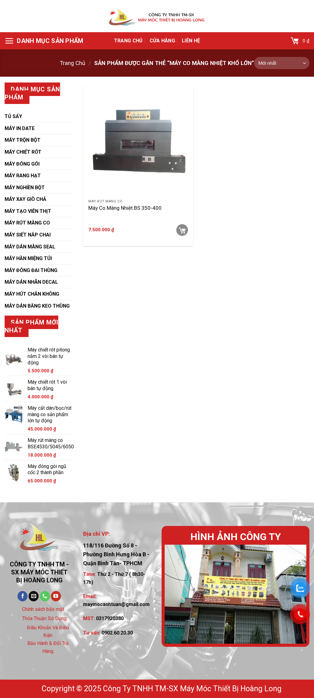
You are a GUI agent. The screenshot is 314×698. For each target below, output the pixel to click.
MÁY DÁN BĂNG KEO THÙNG (37, 306)
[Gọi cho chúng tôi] (45, 596)
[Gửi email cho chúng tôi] (34, 596)
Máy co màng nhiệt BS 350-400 (125, 208)
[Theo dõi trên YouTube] (56, 596)
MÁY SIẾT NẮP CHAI (28, 235)
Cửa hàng (162, 41)
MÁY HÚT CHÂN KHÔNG (32, 294)
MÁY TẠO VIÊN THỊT (28, 211)
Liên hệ (191, 41)
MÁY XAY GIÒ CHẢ (25, 199)
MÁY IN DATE (20, 128)
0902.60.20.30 (117, 633)
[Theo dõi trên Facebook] (22, 596)
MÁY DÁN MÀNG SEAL (30, 247)
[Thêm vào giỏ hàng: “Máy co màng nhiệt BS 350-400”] (182, 230)
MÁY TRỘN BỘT (22, 140)
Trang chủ (128, 41)
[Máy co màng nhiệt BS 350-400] (138, 141)
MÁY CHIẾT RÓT (23, 152)
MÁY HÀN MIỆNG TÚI (28, 258)
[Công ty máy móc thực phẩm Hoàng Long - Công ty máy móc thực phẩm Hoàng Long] (157, 16)
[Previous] (175, 594)
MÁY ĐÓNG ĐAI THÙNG (31, 270)
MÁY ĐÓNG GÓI (22, 164)
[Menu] (44, 40)
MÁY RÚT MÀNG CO (27, 223)
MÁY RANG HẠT (23, 175)
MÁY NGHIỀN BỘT (25, 187)
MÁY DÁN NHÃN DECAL (31, 282)
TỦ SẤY (13, 116)
